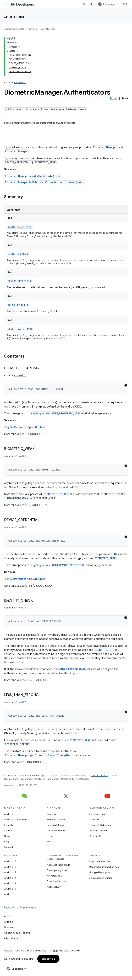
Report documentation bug (104, 866)
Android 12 (10, 888)
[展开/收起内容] (18, 39)
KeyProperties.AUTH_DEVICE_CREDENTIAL (57, 565)
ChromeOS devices (100, 825)
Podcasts (9, 847)
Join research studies (100, 877)
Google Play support (100, 872)
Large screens (97, 814)
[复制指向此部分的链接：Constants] (27, 357)
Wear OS (94, 819)
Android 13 (10, 883)
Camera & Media (56, 830)
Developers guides (57, 870)
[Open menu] (5, 4)
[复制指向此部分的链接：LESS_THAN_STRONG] (42, 695)
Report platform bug (100, 861)
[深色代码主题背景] (126, 385)
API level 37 (20, 702)
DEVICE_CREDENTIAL (20, 281)
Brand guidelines (36, 950)
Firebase (9, 927)
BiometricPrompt (16, 151)
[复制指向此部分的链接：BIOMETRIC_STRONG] (42, 368)
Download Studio (56, 881)
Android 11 (10, 894)
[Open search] (85, 4)
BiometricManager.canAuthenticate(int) (32, 176)
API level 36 (20, 607)
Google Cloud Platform (17, 932)
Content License (99, 775)
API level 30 (20, 82)
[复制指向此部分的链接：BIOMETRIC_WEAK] (38, 449)
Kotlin (113, 98)
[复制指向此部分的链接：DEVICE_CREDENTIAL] (42, 520)
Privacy (50, 836)
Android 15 (10, 872)
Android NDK (54, 886)
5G (48, 841)
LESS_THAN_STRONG (20, 328)
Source (8, 830)
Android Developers (14, 28)
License (19, 950)
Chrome (8, 921)
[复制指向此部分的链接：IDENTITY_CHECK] (36, 601)
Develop (33, 28)
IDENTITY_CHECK (18, 305)
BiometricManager (105, 147)
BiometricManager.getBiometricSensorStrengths (37, 755)
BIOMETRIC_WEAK (18, 253)
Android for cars (98, 830)
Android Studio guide (58, 864)
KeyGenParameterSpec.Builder (25, 427)
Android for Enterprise (16, 819)
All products (11, 938)
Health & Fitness (55, 825)
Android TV (95, 836)
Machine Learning (56, 819)
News (7, 836)
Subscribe (48, 959)
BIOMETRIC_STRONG (20, 226)
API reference (14, 17)
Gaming (51, 814)
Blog (6, 841)
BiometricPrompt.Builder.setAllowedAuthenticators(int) (44, 182)
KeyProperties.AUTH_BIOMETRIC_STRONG (57, 413)
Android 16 (10, 866)
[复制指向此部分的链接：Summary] (26, 197)
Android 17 (10, 861)
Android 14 (10, 877)
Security (8, 825)
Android (8, 814)
